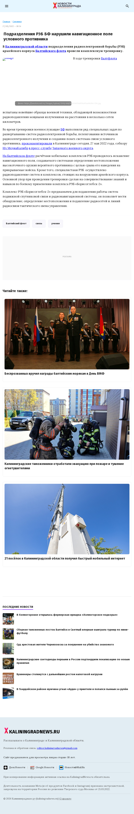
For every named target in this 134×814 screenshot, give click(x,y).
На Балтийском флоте (19, 156)
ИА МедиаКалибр (15, 148)
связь (39, 223)
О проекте (65, 798)
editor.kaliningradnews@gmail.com (57, 748)
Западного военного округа (72, 148)
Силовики (17, 21)
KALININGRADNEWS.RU (34, 732)
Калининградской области (26, 46)
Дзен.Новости (17, 767)
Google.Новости (45, 767)
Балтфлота (109, 58)
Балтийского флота (50, 51)
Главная (6, 21)
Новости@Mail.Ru (75, 767)
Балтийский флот (16, 223)
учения (55, 223)
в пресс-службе (40, 148)
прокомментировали (37, 143)
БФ (63, 129)
